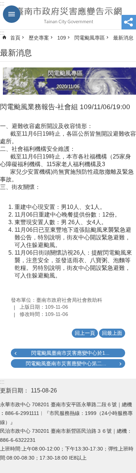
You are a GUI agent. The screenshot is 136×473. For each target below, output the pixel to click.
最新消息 (123, 38)
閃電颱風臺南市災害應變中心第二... (66, 363)
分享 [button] (128, 22)
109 (61, 38)
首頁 (15, 38)
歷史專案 (39, 38)
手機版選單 (11, 14)
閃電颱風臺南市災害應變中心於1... (70, 353)
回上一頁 (85, 333)
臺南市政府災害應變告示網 (68, 14)
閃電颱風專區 (89, 38)
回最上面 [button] (112, 333)
